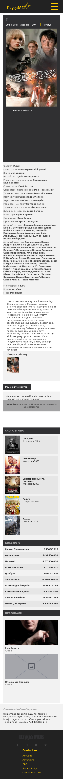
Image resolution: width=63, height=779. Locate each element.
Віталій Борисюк (42, 250)
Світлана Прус (11, 271)
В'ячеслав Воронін (14, 255)
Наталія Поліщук (40, 269)
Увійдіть (11, 404)
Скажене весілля (15, 597)
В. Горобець (10, 258)
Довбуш (10, 573)
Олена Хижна (11, 279)
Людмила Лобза (39, 260)
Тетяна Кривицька (29, 258)
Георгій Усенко (43, 193)
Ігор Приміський (44, 189)
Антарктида (12, 555)
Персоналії (13, 613)
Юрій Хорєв (24, 218)
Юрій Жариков (24, 214)
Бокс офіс (12, 542)
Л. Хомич (43, 277)
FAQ (25, 764)
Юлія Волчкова (36, 252)
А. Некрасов (26, 266)
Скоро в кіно (14, 430)
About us (27, 755)
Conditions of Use (32, 772)
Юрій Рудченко (31, 271)
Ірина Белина (35, 211)
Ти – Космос (12, 579)
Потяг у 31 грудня (15, 603)
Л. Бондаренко (22, 250)
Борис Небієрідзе (14, 238)
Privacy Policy (30, 768)
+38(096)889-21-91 (38, 722)
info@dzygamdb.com (15, 719)
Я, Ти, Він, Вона (14, 567)
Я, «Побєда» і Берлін (17, 585)
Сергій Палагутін (27, 221)
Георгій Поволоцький (16, 269)
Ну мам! (10, 561)
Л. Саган (46, 271)
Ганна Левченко (19, 260)
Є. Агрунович (32, 242)
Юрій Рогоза (25, 186)
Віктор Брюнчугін (33, 200)
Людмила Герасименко (41, 255)
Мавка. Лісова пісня (17, 549)
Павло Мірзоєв (30, 279)
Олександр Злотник (31, 196)
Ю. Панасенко (43, 266)
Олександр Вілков (14, 252)
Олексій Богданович (33, 247)
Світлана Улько (38, 207)
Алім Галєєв (42, 235)
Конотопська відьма (17, 591)
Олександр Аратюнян (30, 244)
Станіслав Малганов (24, 263)
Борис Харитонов (26, 277)
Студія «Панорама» (27, 176)
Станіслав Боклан (23, 230)
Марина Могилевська (37, 225)
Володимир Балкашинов (28, 227)
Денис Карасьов (24, 235)
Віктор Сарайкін (13, 274)
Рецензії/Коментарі (16, 386)
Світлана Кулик (35, 203)
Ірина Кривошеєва (28, 233)
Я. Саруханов (31, 274)
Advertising (28, 760)
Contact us (30, 750)
